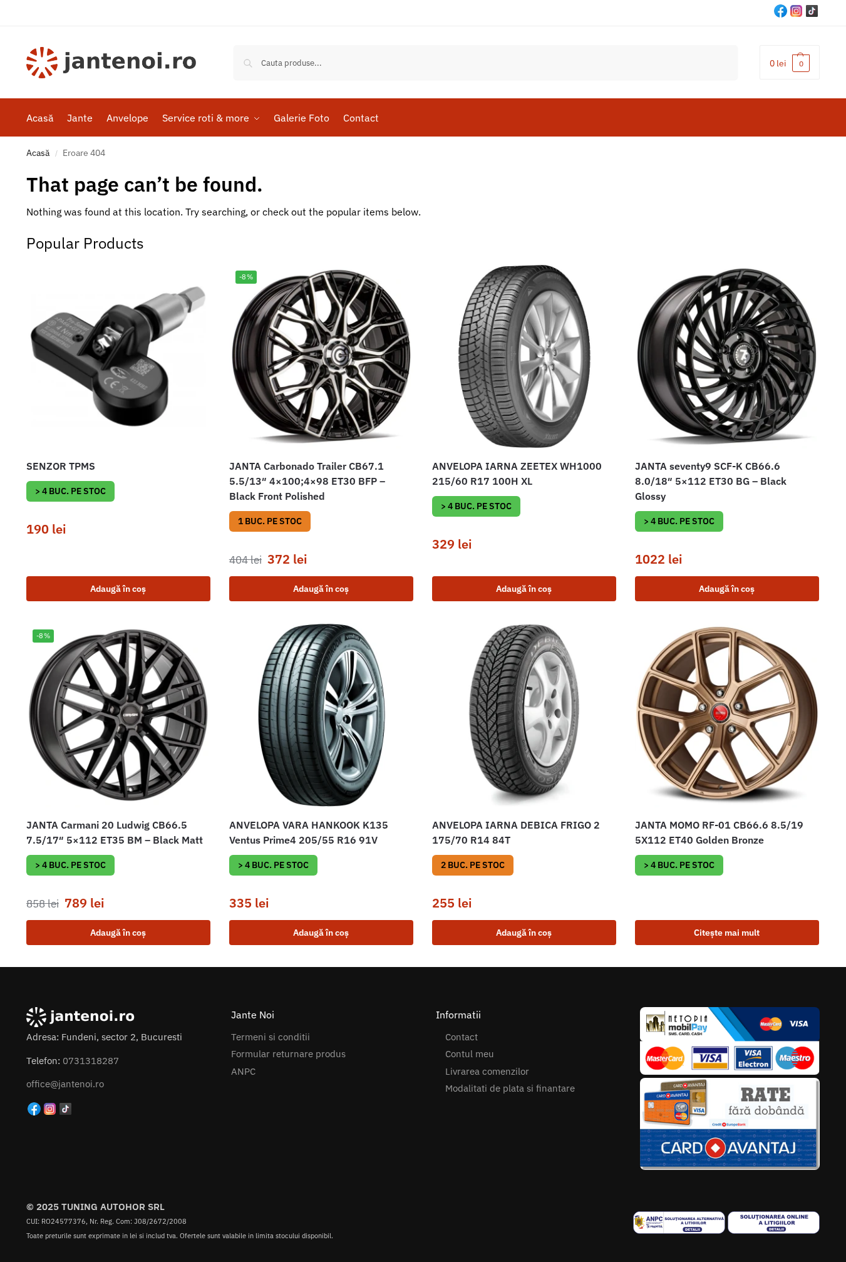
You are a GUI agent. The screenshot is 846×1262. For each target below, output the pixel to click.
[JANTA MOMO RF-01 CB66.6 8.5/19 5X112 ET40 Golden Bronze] (727, 715)
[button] (790, 62)
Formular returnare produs (288, 1054)
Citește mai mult (727, 932)
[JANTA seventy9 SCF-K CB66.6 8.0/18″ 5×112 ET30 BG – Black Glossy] (727, 356)
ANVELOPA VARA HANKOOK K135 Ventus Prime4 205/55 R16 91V (308, 832)
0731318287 (91, 1061)
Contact (461, 1037)
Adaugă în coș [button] (118, 588)
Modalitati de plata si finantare (510, 1088)
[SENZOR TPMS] (118, 356)
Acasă (37, 152)
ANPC (243, 1071)
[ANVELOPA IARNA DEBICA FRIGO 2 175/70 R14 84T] (524, 715)
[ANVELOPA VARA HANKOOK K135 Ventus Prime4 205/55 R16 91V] (321, 715)
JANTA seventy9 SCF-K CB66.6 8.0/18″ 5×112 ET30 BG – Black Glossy (711, 481)
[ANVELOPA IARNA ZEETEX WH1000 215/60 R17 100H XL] (524, 356)
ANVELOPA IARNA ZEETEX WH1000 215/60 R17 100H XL (517, 473)
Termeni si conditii (270, 1037)
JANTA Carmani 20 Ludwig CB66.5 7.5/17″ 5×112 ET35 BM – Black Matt (114, 832)
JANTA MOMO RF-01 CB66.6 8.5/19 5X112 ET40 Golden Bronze (719, 832)
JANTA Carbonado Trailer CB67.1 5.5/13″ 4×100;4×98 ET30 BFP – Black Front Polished (307, 481)
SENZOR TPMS (60, 466)
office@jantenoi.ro (65, 1084)
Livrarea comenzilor (487, 1071)
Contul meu (469, 1054)
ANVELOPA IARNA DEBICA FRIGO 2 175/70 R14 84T (516, 832)
